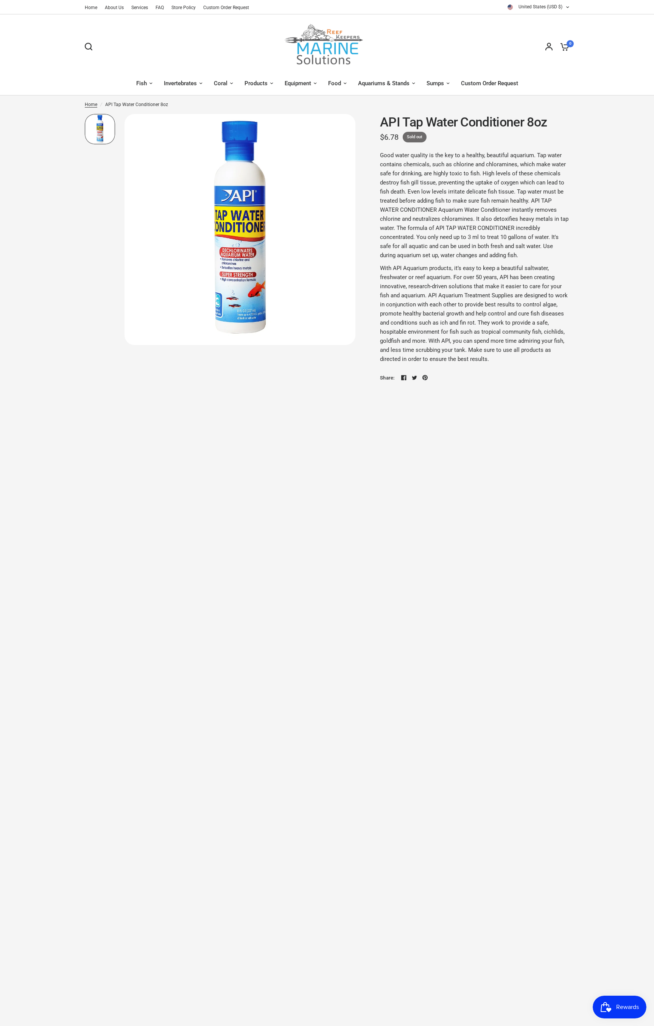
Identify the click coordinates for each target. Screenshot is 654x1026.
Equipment (298, 83)
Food (334, 83)
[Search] (90, 46)
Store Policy (183, 7)
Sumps (435, 83)
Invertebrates (180, 83)
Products (256, 83)
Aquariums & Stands (384, 83)
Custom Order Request (226, 7)
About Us (114, 7)
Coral (220, 83)
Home (91, 7)
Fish (141, 83)
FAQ (160, 7)
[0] (562, 46)
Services (139, 7)
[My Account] (549, 46)
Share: (387, 377)
